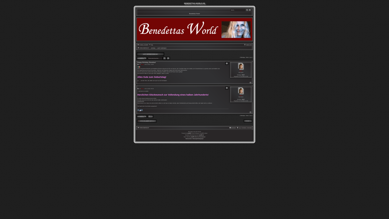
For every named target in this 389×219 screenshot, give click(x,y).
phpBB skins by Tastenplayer (198, 136)
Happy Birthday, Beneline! (150, 54)
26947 (243, 74)
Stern (241, 70)
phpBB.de (201, 135)
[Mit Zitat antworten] (226, 63)
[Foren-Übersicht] (194, 29)
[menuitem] (151, 45)
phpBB (189, 133)
